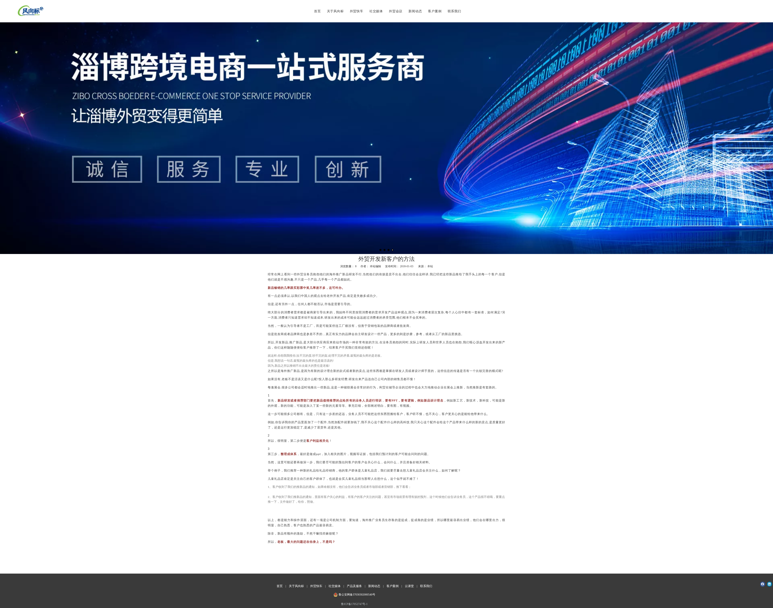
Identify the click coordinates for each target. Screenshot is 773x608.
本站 (430, 266)
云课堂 (409, 586)
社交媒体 (376, 11)
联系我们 (454, 11)
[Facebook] (762, 584)
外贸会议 (395, 11)
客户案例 (434, 11)
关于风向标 (335, 11)
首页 (317, 11)
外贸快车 (356, 11)
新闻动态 (415, 11)
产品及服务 (354, 586)
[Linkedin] (769, 584)
